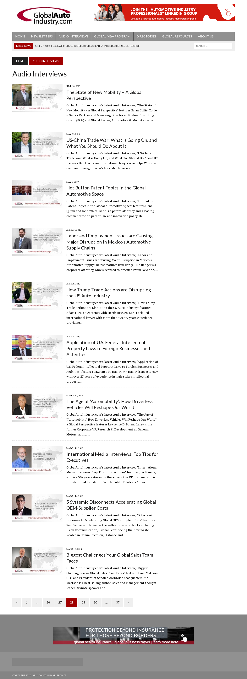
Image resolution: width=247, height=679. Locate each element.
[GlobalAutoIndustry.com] (47, 16)
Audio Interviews (73, 36)
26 (48, 602)
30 (95, 602)
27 (60, 602)
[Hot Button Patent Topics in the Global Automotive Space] (37, 206)
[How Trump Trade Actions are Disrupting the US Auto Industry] (37, 307)
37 (117, 602)
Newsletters (42, 36)
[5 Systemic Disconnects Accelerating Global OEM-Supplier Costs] (37, 520)
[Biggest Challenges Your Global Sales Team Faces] (37, 572)
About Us (206, 36)
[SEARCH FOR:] (213, 45)
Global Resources (177, 36)
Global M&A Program (112, 36)
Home (20, 36)
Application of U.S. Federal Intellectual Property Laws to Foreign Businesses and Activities (108, 348)
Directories (146, 36)
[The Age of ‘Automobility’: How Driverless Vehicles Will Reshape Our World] (37, 419)
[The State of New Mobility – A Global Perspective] (37, 110)
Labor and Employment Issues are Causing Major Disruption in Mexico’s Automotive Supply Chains (109, 241)
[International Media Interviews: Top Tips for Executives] (37, 472)
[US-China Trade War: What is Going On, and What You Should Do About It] (37, 158)
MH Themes (59, 675)
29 (83, 602)
